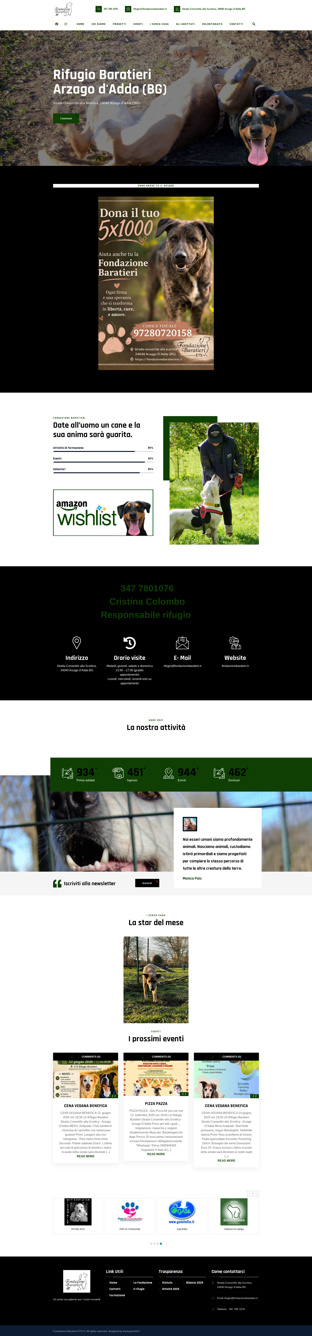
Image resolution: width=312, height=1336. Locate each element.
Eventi (138, 24)
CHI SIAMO (99, 24)
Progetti (119, 24)
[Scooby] (156, 980)
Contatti (236, 24)
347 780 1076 (111, 9)
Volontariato (212, 24)
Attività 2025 (170, 1289)
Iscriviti (147, 883)
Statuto (167, 1283)
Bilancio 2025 (194, 1283)
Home (80, 24)
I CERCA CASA (159, 24)
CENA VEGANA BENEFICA (85, 1106)
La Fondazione (142, 1283)
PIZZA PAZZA (156, 1103)
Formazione (117, 1295)
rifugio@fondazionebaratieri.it (150, 9)
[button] (249, 1193)
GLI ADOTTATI (185, 24)
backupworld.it (131, 1331)
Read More (86, 1156)
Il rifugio (138, 1289)
